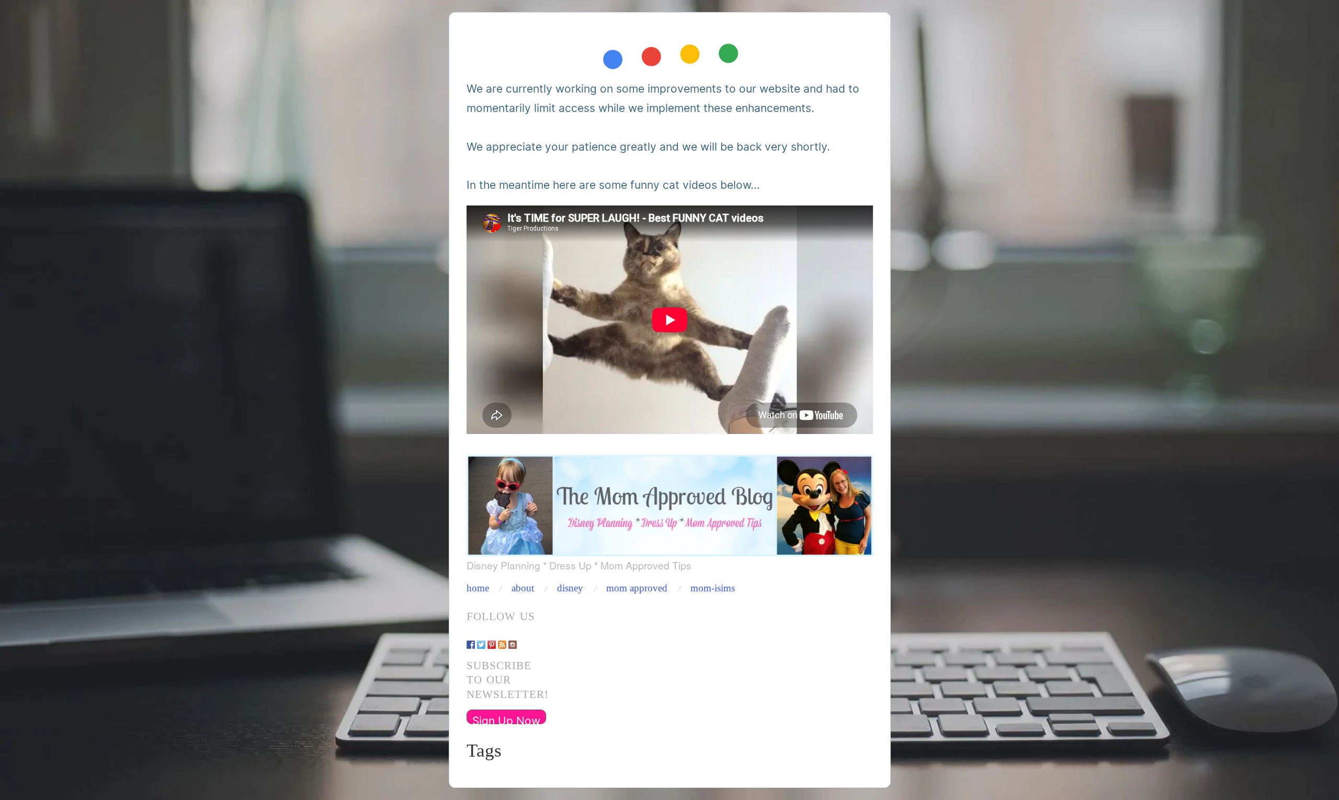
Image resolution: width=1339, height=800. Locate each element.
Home (478, 588)
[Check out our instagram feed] (512, 639)
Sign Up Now (506, 719)
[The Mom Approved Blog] (670, 502)
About (523, 588)
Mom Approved (636, 588)
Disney (570, 588)
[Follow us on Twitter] (481, 639)
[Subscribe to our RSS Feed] (502, 639)
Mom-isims (712, 588)
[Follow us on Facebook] (471, 639)
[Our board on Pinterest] (491, 639)
